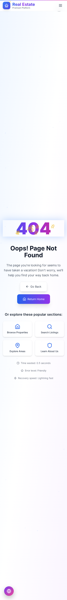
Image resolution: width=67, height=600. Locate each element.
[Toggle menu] (60, 5)
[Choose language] (9, 591)
